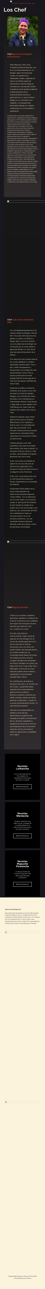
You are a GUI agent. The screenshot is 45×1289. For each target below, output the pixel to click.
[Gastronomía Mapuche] (22, 3)
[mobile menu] (42, 3)
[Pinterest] (27, 1281)
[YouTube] (24, 1281)
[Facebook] (18, 1281)
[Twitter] (21, 1281)
